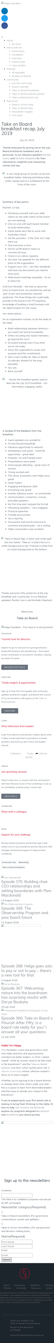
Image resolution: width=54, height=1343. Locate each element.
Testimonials (18, 61)
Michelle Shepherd (25, 158)
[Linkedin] (4, 11)
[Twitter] (4, 18)
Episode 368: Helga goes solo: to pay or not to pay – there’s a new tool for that (27, 970)
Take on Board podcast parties (28, 93)
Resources (12, 100)
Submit (6, 1259)
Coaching (16, 58)
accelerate (12, 1114)
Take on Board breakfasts (25, 90)
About (10, 40)
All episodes (18, 72)
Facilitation (17, 54)
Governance (18, 51)
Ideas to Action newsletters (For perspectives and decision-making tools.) (25, 1229)
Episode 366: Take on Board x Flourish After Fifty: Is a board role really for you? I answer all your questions (27, 1025)
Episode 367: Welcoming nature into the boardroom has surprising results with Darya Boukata (24, 995)
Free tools (17, 115)
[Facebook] (4, 25)
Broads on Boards (21, 76)
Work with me (14, 47)
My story (16, 44)
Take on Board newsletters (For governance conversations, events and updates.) (24, 1217)
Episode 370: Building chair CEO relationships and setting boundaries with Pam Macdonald (26, 888)
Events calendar (20, 86)
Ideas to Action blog (22, 104)
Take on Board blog (22, 108)
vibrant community (11, 1071)
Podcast (11, 68)
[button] (2, 820)
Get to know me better (28, 1107)
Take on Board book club (25, 97)
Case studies (18, 65)
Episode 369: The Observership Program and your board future (24, 913)
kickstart (44, 1111)
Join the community (22, 83)
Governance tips (9, 862)
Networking (24, 862)
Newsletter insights (22, 111)
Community (13, 79)
